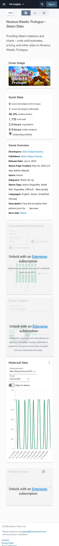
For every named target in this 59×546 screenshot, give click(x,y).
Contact (5, 540)
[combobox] (23, 371)
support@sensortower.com (33, 531)
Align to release (23, 385)
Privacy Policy (8, 543)
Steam (23, 213)
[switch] (12, 385)
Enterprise (39, 257)
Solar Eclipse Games (32, 151)
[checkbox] (26, 13)
